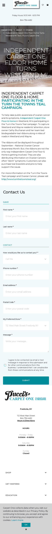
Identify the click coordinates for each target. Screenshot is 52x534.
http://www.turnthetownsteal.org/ (19, 179)
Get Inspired (12, 484)
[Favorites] (42, 5)
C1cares (29, 30)
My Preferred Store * (12, 319)
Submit (26, 380)
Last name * (8, 227)
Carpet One (7, 30)
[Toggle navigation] (3, 5)
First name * (8, 210)
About (19, 30)
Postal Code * (9, 302)
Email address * (10, 285)
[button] (26, 259)
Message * (7, 335)
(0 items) (47, 5)
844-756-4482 (26, 20)
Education (11, 495)
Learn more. (17, 520)
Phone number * (10, 268)
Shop (8, 472)
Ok (26, 525)
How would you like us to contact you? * (20, 253)
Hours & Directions (26, 421)
